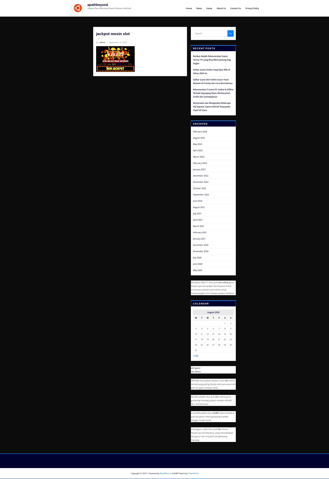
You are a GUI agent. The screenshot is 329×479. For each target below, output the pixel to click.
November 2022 (200, 182)
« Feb (195, 355)
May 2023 (197, 144)
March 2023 (198, 156)
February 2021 (200, 232)
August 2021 (199, 207)
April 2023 (198, 150)
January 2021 (199, 238)
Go (230, 33)
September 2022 (201, 194)
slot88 (215, 413)
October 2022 (199, 188)
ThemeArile (193, 473)
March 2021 (198, 226)
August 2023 (199, 137)
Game (209, 8)
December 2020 (200, 245)
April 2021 (198, 219)
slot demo (196, 371)
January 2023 (199, 169)
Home (189, 8)
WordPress (165, 473)
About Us (221, 8)
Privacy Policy (252, 8)
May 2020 (197, 270)
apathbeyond (97, 5)
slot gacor (196, 368)
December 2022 (200, 175)
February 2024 (200, 131)
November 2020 (200, 251)
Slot (219, 429)
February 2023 (200, 163)
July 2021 (197, 213)
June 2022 (197, 200)
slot (226, 380)
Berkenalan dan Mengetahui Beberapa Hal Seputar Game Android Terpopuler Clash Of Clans (212, 107)
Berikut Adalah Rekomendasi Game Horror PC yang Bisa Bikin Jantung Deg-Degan (212, 60)
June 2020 (197, 264)
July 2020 (197, 257)
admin (100, 42)
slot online (223, 282)
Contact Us (235, 8)
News (199, 8)
